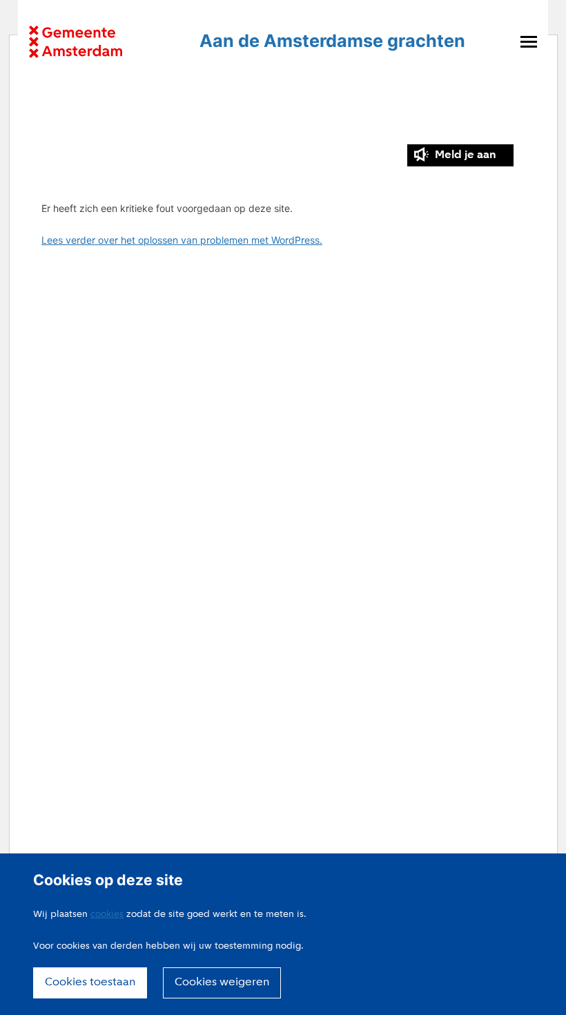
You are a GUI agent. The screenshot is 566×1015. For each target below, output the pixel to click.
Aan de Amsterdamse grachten (332, 40)
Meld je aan (465, 155)
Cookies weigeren (222, 982)
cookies (107, 914)
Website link (75, 42)
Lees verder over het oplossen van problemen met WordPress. (181, 240)
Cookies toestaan (90, 982)
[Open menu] (528, 41)
